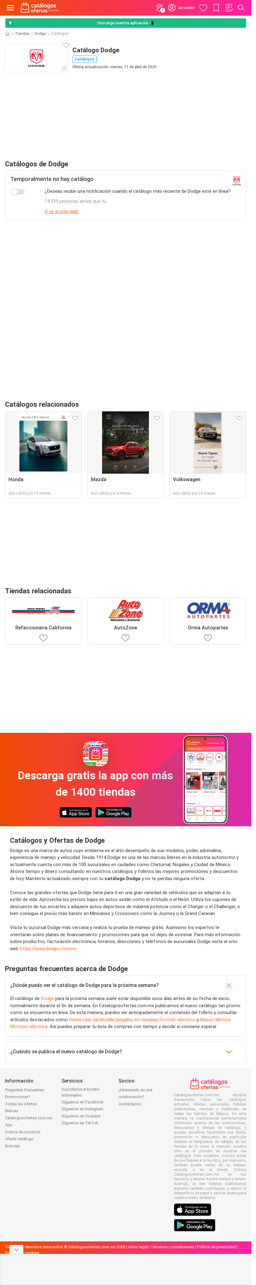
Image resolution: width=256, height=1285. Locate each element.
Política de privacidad (216, 1247)
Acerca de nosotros (23, 1132)
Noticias (12, 1146)
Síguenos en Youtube (81, 1116)
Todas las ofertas (21, 1104)
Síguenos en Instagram (82, 1109)
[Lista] (229, 8)
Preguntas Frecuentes (24, 1090)
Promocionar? (17, 1096)
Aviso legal (138, 1247)
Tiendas (22, 33)
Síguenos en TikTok (80, 1123)
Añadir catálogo (19, 1138)
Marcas (11, 1110)
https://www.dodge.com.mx (48, 948)
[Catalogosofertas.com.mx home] (40, 8)
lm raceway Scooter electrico (165, 1019)
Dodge (40, 33)
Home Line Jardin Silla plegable (100, 1019)
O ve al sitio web (61, 211)
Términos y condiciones (172, 1247)
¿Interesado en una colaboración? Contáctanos (135, 1097)
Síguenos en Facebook (83, 1102)
